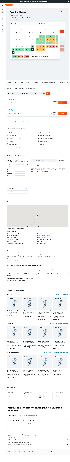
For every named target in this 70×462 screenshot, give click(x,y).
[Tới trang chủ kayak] (9, 5)
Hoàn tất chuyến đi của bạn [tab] (15, 415)
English (45, 1)
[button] (68, 1)
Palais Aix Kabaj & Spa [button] (58, 312)
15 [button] (29, 43)
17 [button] (13, 46)
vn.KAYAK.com (9, 451)
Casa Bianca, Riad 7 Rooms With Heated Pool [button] (13, 369)
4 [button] (16, 39)
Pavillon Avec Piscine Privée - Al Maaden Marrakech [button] (14, 311)
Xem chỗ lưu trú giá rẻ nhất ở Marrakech (59, 323)
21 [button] (26, 46)
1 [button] (29, 36)
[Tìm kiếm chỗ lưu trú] (2, 12)
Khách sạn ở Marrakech (33, 423)
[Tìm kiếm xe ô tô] (2, 15)
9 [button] (32, 39)
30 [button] (32, 49)
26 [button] (19, 49)
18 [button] (16, 46)
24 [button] (13, 49)
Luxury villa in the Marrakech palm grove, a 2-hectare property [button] (44, 312)
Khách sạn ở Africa (22, 451)
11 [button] (16, 43)
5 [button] (19, 39)
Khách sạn (16, 451)
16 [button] (32, 43)
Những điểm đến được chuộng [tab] (30, 415)
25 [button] (16, 49)
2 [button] (32, 36)
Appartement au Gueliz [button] (28, 341)
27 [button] (23, 49)
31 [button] (13, 52)
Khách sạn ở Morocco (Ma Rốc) (33, 451)
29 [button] (29, 49)
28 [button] (26, 49)
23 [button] (32, 46)
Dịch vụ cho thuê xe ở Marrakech (17, 423)
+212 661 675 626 (14, 19)
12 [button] (19, 43)
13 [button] (22, 43)
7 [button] (37, 39)
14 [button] (26, 43)
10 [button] (13, 43)
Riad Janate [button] (25, 310)
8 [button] (29, 39)
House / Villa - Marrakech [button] (43, 341)
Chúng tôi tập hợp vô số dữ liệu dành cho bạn (19, 442)
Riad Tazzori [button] (10, 341)
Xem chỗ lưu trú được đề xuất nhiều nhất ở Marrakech (55, 352)
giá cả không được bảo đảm (32, 435)
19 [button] (19, 46)
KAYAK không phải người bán (15, 439)
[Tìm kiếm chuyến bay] (2, 9)
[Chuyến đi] (2, 25)
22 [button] (29, 46)
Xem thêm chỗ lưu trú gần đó (61, 294)
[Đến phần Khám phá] (2, 19)
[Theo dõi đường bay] (2, 21)
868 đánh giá (20, 15)
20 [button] (23, 46)
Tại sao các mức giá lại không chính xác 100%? (19, 444)
